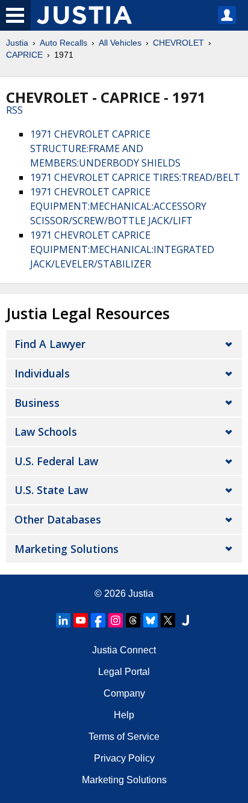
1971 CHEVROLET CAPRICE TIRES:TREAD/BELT (135, 177)
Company (124, 693)
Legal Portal (124, 672)
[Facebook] (98, 620)
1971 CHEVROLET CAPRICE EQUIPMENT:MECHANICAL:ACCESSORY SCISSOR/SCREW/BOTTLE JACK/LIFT (118, 206)
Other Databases (57, 519)
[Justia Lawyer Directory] (185, 620)
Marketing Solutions (66, 549)
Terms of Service (124, 736)
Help (124, 715)
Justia (17, 42)
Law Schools (45, 431)
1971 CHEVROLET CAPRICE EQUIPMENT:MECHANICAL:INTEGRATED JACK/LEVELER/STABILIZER (122, 249)
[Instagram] (115, 620)
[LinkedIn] (63, 620)
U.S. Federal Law (56, 461)
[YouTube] (80, 620)
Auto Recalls (63, 42)
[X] (168, 620)
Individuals (42, 373)
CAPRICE (24, 55)
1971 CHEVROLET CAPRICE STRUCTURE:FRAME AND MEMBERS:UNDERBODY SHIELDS (105, 148)
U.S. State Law (51, 490)
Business (37, 402)
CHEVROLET (178, 42)
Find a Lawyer (49, 344)
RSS (14, 110)
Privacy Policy (124, 758)
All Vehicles (120, 42)
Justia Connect (124, 650)
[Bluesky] (150, 620)
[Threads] (133, 620)
